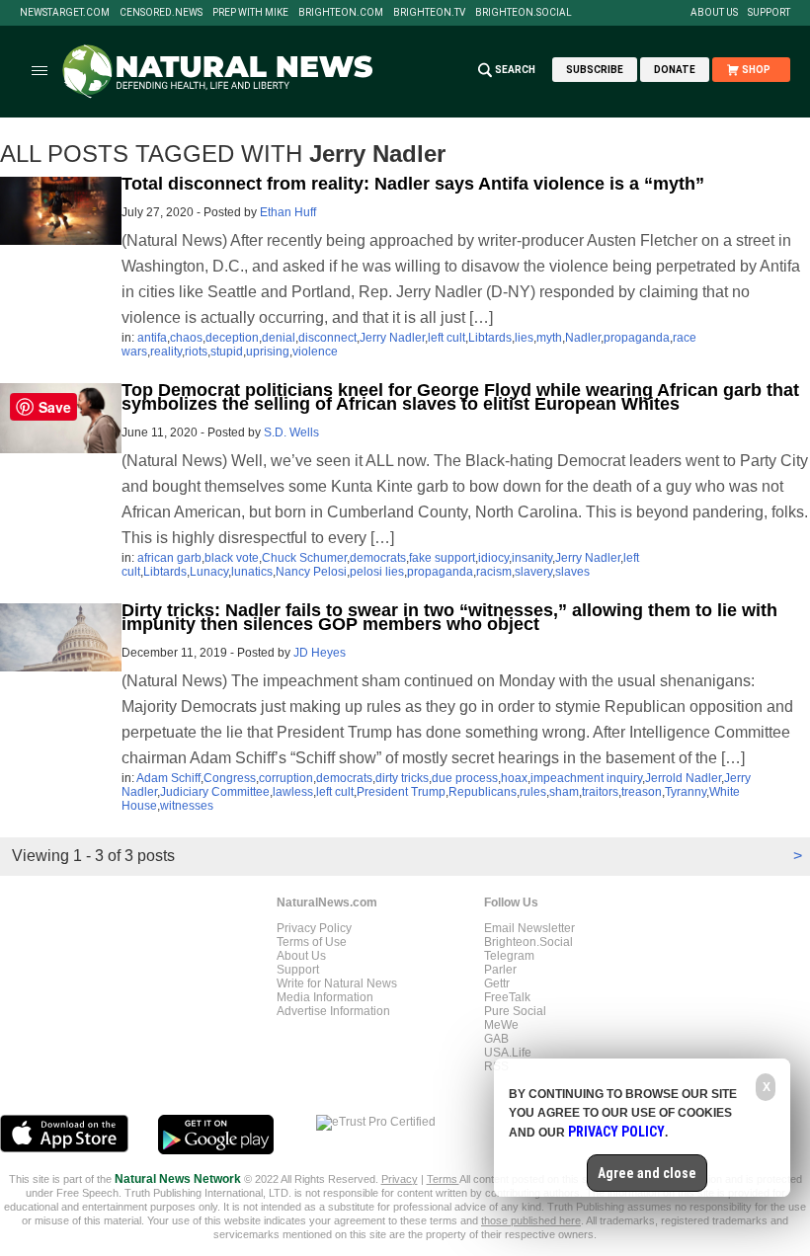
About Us (714, 13)
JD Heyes (319, 653)
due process (465, 778)
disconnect (327, 338)
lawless (293, 792)
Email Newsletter (529, 928)
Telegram (509, 956)
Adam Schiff (168, 778)
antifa (152, 338)
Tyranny (685, 792)
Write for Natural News (337, 983)
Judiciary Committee (215, 792)
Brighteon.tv (429, 13)
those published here (531, 1220)
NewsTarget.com (65, 13)
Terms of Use (312, 942)
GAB (496, 1039)
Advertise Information (333, 1011)
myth (549, 338)
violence (315, 351)
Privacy (399, 1179)
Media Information (325, 997)
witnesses (186, 806)
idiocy (493, 558)
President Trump (401, 792)
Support (769, 13)
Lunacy (209, 572)
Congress (229, 778)
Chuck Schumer (304, 558)
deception (232, 338)
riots (196, 351)
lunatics (252, 572)
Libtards (490, 338)
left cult (446, 338)
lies (524, 338)
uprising (267, 351)
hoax (514, 778)
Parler (500, 970)
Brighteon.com (340, 13)
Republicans (482, 792)
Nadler (583, 338)
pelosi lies (377, 572)
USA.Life (507, 1053)
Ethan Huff (288, 212)
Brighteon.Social (523, 13)
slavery (533, 572)
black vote (231, 558)
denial (278, 338)
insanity (532, 558)
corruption (286, 778)
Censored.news (161, 13)
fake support (442, 558)
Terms (443, 1179)
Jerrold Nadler (683, 778)
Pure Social (515, 1011)
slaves (572, 572)
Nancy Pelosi (311, 572)
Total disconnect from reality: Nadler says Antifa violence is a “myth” (413, 184)
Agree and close (647, 1173)
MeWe (501, 1025)
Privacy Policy (314, 928)
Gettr (497, 983)
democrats (378, 558)
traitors (600, 792)
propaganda (637, 338)
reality (166, 351)
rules (533, 792)
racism (494, 572)
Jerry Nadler (392, 338)
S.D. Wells (291, 432)
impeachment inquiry (586, 778)
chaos (186, 338)
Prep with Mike (250, 13)
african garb (169, 558)
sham (564, 792)
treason (641, 792)
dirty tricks (402, 778)
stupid (226, 351)
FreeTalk (507, 997)
